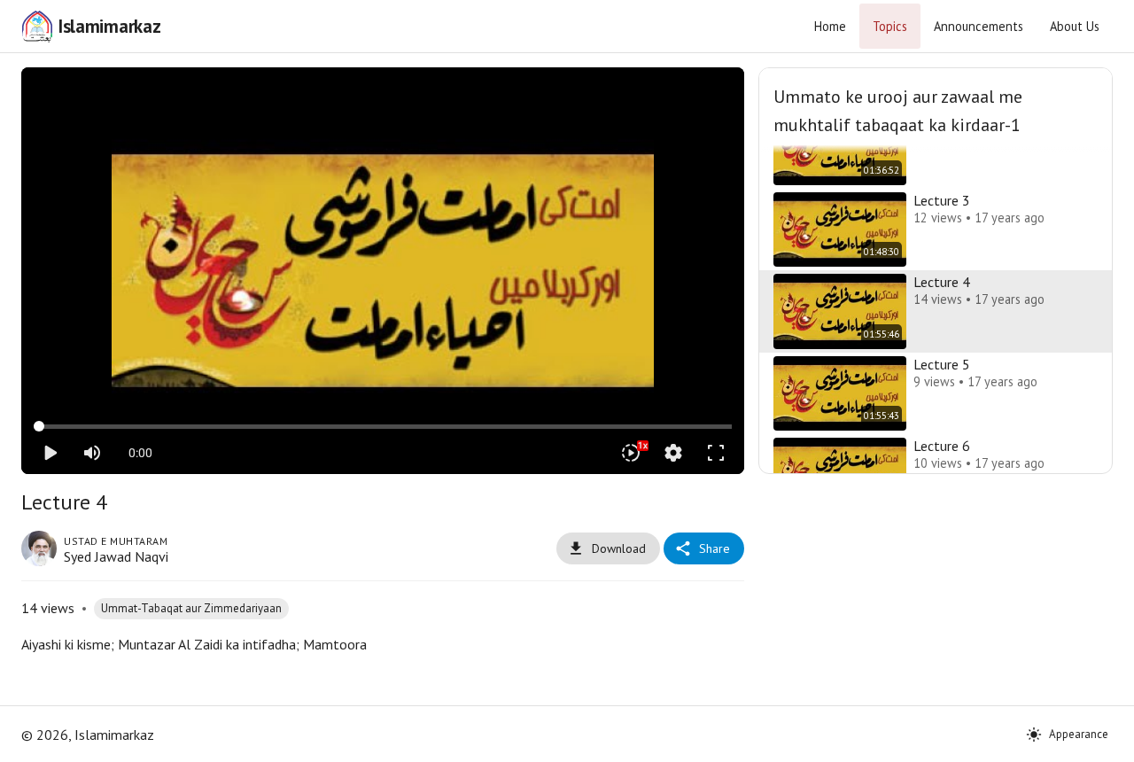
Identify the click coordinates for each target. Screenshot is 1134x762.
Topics (890, 26)
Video (361, 94)
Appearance (1078, 734)
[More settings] (673, 453)
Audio (405, 94)
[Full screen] (716, 453)
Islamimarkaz (109, 26)
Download (619, 548)
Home (830, 26)
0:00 (140, 453)
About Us (1074, 26)
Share (714, 548)
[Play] (49, 453)
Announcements (978, 26)
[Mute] (92, 453)
